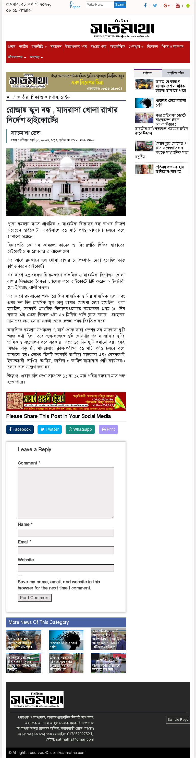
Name (25, 524)
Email (24, 542)
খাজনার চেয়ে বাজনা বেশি (63, 645)
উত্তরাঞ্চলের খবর (76, 46)
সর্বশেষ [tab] (147, 73)
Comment (29, 463)
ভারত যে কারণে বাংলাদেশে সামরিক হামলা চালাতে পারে (19, 643)
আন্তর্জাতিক (117, 46)
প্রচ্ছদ (11, 46)
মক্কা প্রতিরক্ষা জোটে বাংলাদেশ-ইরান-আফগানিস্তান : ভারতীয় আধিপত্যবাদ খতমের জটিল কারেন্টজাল (107, 639)
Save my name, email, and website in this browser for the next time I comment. (59, 585)
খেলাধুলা (135, 46)
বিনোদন (152, 46)
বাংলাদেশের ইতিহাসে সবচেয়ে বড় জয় (106, 667)
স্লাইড (65, 97)
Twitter (51, 429)
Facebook (21, 429)
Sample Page (178, 720)
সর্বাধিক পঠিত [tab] (176, 73)
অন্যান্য (35, 57)
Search (120, 4)
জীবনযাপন (15, 57)
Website (26, 560)
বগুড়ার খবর (98, 46)
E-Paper (75, 5)
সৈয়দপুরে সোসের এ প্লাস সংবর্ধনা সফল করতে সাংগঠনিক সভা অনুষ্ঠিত (21, 664)
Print (110, 429)
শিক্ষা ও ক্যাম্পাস (172, 46)
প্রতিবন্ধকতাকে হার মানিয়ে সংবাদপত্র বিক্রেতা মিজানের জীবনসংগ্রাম (62, 664)
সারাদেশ (56, 46)
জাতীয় (23, 46)
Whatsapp (82, 429)
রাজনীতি (38, 46)
